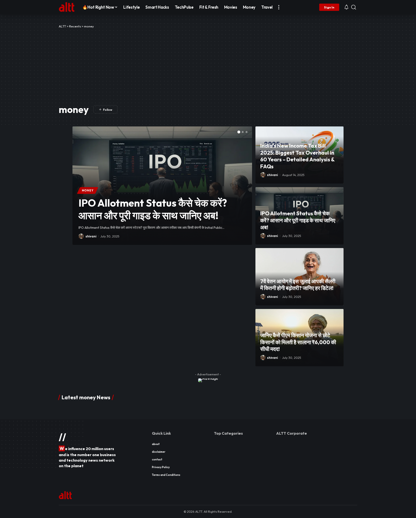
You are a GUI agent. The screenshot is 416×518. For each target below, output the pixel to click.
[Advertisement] (208, 65)
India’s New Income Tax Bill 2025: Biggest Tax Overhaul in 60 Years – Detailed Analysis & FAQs (297, 156)
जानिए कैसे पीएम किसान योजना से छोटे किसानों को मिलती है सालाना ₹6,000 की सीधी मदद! (298, 342)
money (88, 190)
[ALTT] (67, 7)
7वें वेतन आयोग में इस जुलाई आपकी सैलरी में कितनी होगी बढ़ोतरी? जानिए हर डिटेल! (297, 285)
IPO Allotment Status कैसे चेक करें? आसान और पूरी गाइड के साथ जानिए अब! (152, 209)
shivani (90, 236)
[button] (278, 7)
